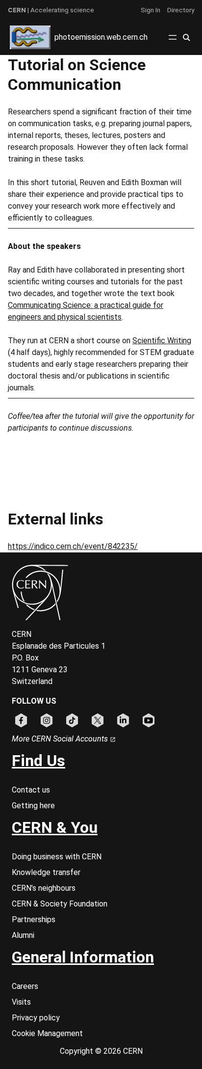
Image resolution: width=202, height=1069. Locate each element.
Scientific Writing (161, 340)
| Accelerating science (51, 10)
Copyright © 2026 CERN (101, 1051)
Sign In (150, 10)
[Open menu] (172, 37)
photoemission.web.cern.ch (101, 37)
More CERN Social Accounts (61, 738)
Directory (180, 10)
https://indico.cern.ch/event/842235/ (73, 546)
